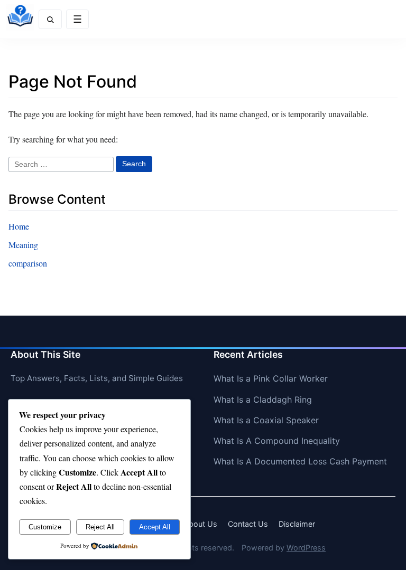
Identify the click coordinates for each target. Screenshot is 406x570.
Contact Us (248, 523)
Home (18, 226)
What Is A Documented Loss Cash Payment (300, 461)
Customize (45, 527)
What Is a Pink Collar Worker (271, 378)
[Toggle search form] (50, 19)
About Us (200, 523)
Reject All (100, 527)
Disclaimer (297, 523)
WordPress (306, 547)
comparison (27, 263)
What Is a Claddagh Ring (263, 399)
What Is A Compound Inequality (277, 440)
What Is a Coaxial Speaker (266, 420)
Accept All (154, 527)
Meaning (23, 244)
